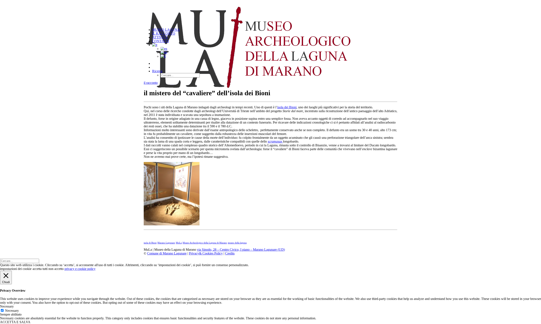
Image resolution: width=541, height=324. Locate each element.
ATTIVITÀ (160, 37)
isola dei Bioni (286, 107)
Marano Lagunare (166, 242)
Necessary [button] (7, 306)
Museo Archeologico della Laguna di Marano (205, 242)
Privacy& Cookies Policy (206, 253)
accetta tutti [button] (40, 269)
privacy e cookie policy (80, 269)
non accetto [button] (56, 269)
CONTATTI (160, 41)
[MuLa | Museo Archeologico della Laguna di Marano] (270, 12)
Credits (230, 253)
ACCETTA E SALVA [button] (15, 322)
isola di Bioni (150, 242)
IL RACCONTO (163, 33)
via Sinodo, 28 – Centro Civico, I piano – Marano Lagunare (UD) (241, 249)
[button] (157, 71)
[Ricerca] (19, 261)
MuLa (179, 242)
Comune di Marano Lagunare (167, 253)
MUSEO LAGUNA (166, 29)
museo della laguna (237, 242)
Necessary (12, 310)
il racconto (151, 82)
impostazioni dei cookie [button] (15, 269)
